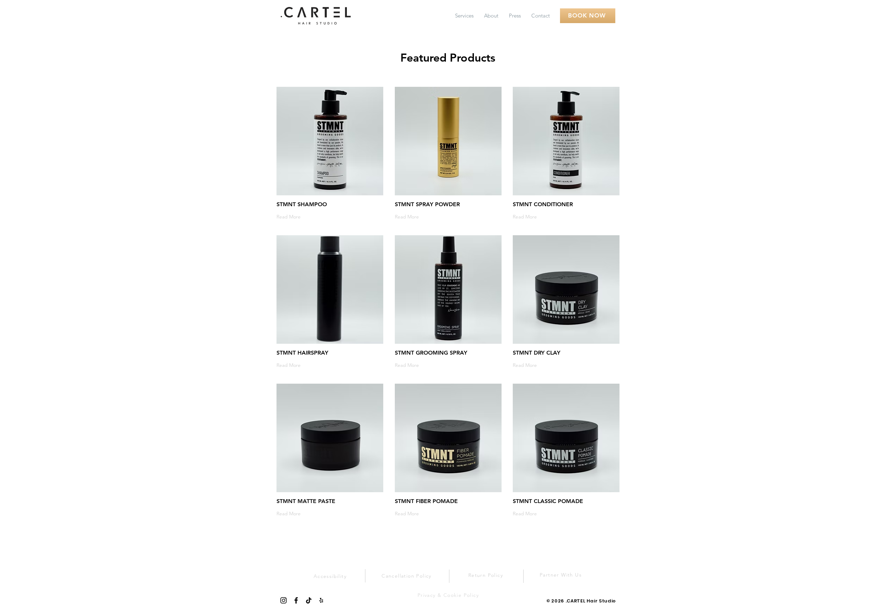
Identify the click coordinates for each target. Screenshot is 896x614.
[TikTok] (308, 600)
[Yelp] (321, 600)
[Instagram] (283, 600)
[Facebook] (296, 600)
